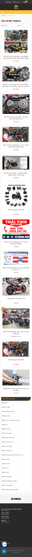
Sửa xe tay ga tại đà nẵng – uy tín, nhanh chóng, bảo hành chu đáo (16, 146)
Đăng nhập (17, 2)
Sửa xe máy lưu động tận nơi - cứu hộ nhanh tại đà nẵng (16, 243)
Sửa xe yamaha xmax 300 (16, 210)
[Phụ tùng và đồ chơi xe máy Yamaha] (16, 499)
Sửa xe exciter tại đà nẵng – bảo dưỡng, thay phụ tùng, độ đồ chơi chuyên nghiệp (16, 57)
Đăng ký (10, 2)
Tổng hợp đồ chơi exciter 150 (16, 298)
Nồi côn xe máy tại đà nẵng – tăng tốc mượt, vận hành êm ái (16, 118)
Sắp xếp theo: (4, 25)
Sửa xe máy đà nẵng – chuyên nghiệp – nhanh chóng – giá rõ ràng (16, 174)
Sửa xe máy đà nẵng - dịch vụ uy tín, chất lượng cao (16, 332)
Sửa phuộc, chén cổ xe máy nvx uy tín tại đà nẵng (16, 389)
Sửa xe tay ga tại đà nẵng (16, 360)
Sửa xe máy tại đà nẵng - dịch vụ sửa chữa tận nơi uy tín (16, 269)
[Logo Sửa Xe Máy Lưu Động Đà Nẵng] (16, 7)
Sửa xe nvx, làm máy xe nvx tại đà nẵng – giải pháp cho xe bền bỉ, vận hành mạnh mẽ (16, 85)
